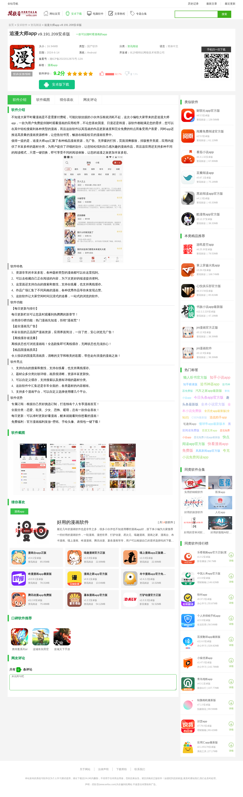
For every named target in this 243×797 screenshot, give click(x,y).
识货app (202, 721)
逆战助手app (218, 417)
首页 (11, 24)
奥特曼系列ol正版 (19, 650)
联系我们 (139, 769)
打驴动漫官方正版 (150, 594)
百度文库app (209, 430)
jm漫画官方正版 (207, 327)
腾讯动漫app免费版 (40, 594)
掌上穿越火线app (208, 265)
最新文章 (211, 3)
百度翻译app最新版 (208, 636)
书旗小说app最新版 (209, 306)
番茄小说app (205, 152)
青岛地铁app (204, 679)
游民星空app (205, 244)
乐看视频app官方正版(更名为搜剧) (212, 552)
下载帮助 (121, 769)
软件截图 (43, 100)
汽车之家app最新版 (209, 390)
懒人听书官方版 (195, 377)
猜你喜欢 (66, 100)
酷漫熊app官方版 (208, 214)
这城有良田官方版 (41, 650)
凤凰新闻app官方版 (208, 450)
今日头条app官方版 (208, 397)
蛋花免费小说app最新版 (207, 437)
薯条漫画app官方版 (95, 594)
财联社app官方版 (208, 110)
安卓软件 (22, 24)
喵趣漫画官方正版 (94, 552)
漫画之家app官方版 (95, 573)
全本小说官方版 (213, 404)
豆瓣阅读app (205, 172)
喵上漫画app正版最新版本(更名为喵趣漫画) (154, 552)
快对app (202, 594)
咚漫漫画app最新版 (40, 573)
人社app (220, 512)
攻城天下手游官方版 (62, 650)
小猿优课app (204, 657)
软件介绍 (19, 100)
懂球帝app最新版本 (212, 423)
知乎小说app (220, 377)
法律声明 (103, 769)
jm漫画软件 (204, 348)
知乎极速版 (190, 384)
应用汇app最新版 (207, 742)
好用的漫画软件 (73, 522)
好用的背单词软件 (194, 532)
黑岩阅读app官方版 (209, 193)
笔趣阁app (189, 423)
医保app (220, 492)
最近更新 (230, 3)
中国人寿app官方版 (208, 573)
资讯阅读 (36, 24)
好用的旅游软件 (193, 512)
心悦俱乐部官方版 (208, 286)
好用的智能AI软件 (221, 532)
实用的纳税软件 (193, 492)
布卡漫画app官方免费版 (154, 573)
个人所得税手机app (208, 615)
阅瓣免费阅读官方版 (210, 131)
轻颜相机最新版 (206, 700)
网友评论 (90, 100)
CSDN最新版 (199, 417)
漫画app (54, 65)
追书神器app (209, 384)
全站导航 (13, 3)
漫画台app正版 (37, 552)
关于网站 (85, 769)
